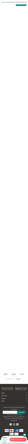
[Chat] (24, 435)
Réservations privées (21, 4)
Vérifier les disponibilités (17, 439)
